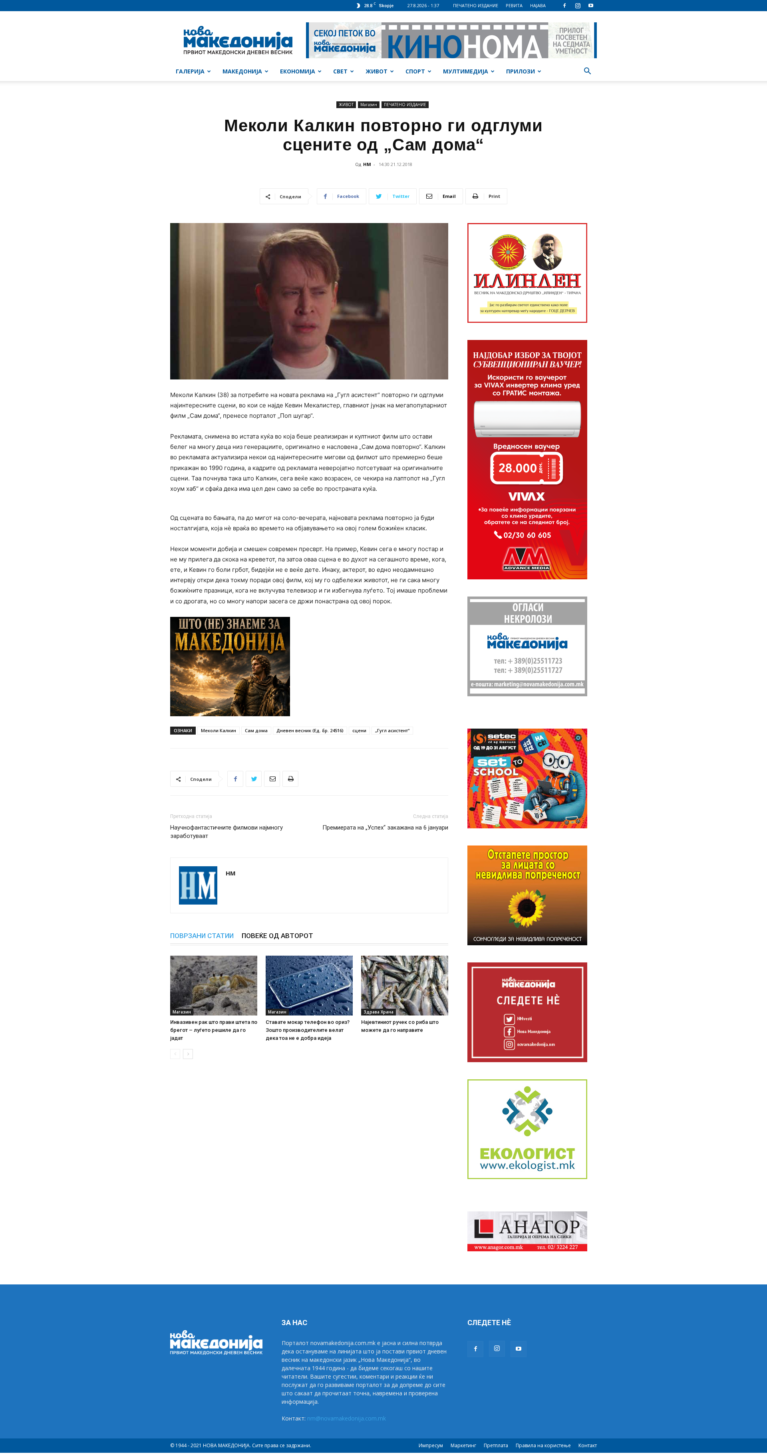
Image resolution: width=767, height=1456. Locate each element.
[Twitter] (254, 779)
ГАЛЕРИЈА (190, 71)
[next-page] (188, 1054)
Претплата (496, 1445)
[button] (587, 72)
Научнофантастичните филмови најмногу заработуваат (226, 832)
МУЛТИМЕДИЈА (465, 71)
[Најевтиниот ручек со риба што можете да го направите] (404, 985)
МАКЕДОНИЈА (242, 71)
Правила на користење (543, 1445)
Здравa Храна (378, 1012)
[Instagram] (578, 5)
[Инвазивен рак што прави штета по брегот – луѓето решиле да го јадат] (213, 985)
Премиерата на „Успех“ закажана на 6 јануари (385, 827)
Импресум (431, 1445)
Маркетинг (463, 1445)
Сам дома (256, 730)
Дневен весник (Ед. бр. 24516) (310, 730)
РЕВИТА (514, 5)
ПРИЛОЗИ (520, 71)
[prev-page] (175, 1054)
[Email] (272, 779)
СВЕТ (340, 71)
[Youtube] (591, 5)
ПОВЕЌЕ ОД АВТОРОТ (277, 936)
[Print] (290, 779)
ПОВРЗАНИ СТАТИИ (202, 936)
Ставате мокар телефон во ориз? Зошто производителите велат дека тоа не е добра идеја (308, 1030)
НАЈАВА (538, 5)
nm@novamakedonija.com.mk (346, 1418)
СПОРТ (415, 71)
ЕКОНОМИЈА (297, 71)
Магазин (368, 104)
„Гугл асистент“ (392, 730)
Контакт (587, 1445)
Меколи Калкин (218, 730)
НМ (367, 164)
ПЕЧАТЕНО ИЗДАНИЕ (475, 5)
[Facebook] (564, 5)
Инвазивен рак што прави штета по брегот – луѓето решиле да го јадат (213, 1030)
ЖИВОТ (376, 71)
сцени (359, 730)
